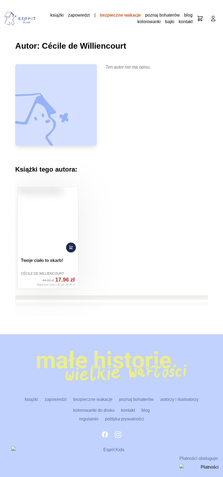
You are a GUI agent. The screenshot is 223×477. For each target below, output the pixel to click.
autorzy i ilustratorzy (179, 399)
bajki (169, 21)
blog (188, 15)
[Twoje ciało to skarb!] (48, 238)
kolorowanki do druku (93, 410)
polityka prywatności (124, 419)
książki (57, 15)
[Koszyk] (200, 18)
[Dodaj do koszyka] (71, 247)
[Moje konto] (213, 18)
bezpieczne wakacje (120, 15)
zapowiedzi (79, 15)
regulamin (88, 419)
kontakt (186, 21)
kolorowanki (149, 21)
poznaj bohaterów (162, 15)
